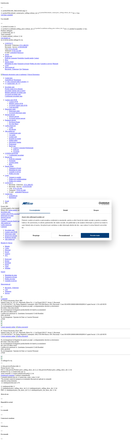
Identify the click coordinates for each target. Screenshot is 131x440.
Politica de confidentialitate (17, 179)
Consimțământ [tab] (34, 210)
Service (7, 293)
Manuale (55, 64)
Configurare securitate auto (13, 96)
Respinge (36, 235)
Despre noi (8, 157)
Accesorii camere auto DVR (18, 105)
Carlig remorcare (10, 126)
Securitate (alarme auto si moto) (15, 91)
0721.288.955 (23, 45)
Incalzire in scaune (15, 138)
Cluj (20, 69)
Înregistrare (17, 80)
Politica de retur (35, 64)
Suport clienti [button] (9, 62)
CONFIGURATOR (11, 153)
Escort (7, 252)
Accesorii (16, 151)
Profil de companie (11, 58)
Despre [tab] (96, 210)
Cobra (7, 248)
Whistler (7, 268)
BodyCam (12, 146)
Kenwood (8, 259)
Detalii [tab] (65, 210)
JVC (6, 255)
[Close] (1, 398)
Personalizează (64, 235)
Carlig (11, 127)
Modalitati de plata (11, 64)
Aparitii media (28, 58)
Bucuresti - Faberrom (12, 69)
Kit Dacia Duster (14, 122)
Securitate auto (9, 87)
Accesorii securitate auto (13, 94)
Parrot (7, 264)
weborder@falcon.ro (16, 52)
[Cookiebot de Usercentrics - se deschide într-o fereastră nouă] (100, 203)
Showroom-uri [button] (9, 67)
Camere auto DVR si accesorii (10, 214)
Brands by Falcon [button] (6, 243)
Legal (7, 65)
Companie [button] (4, 299)
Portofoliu (21, 58)
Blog (6, 60)
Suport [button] (3, 272)
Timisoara (25, 69)
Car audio (12, 135)
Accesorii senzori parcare (17, 118)
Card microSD (13, 107)
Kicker (7, 261)
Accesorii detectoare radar (17, 113)
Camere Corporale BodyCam (10, 221)
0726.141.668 (16, 51)
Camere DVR (13, 102)
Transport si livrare (23, 64)
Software (16, 150)
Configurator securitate (16, 155)
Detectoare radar (10, 109)
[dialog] (65, 9)
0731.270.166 (13, 49)
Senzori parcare (10, 115)
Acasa (7, 54)
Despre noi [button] (8, 56)
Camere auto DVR (11, 100)
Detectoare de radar (7, 215)
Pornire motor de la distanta (14, 89)
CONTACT (9, 183)
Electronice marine (15, 142)
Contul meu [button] (8, 78)
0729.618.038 (22, 47)
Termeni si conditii (15, 177)
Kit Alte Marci (13, 124)
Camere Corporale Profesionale (23, 148)
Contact (36, 58)
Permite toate (95, 235)
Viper (6, 266)
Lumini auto (13, 137)
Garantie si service (46, 64)
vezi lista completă (7, 15)
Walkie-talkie (13, 140)
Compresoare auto (15, 133)
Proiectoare (12, 144)
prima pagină (13, 210)
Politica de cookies (15, 181)
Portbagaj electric (10, 120)
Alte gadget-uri (10, 131)
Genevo (7, 254)
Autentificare (9, 80)
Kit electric (12, 129)
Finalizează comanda (7, 375)
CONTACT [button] (9, 43)
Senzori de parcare (11, 236)
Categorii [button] (4, 227)
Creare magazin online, (8, 327)
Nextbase (8, 263)
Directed (7, 250)
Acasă (7, 201)
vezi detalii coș (5, 38)
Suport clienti (9, 166)
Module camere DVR (16, 103)
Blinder (7, 246)
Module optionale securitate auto (15, 92)
